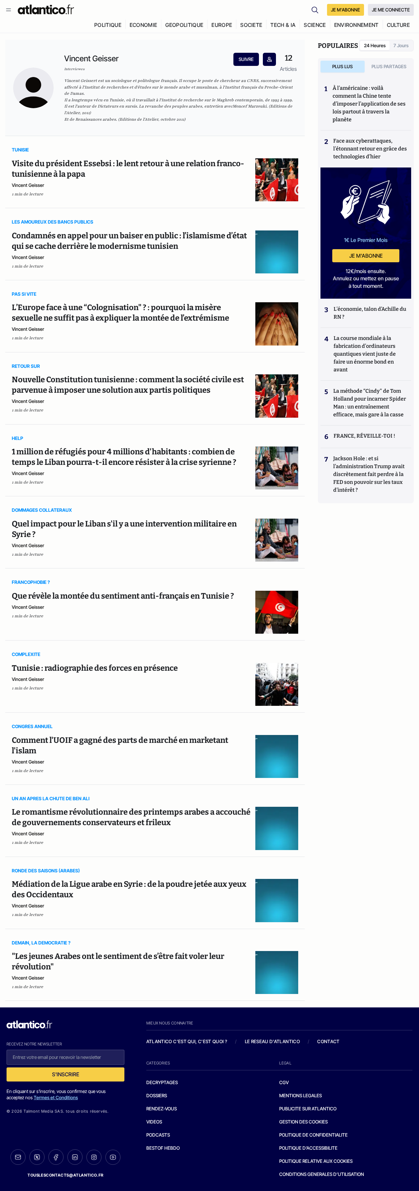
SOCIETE (251, 25)
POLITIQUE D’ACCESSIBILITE (308, 1148)
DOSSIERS (156, 1095)
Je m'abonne (366, 255)
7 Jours (401, 45)
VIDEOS (154, 1121)
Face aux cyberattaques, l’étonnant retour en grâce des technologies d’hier (370, 149)
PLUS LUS (342, 66)
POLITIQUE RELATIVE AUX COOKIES (316, 1161)
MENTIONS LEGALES (300, 1095)
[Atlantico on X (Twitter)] (37, 1157)
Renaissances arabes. (96, 119)
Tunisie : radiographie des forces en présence (95, 668)
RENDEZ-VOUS (161, 1108)
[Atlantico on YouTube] (112, 1157)
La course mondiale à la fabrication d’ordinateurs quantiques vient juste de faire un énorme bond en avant (365, 354)
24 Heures (375, 45)
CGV (284, 1082)
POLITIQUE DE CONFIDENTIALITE (313, 1135)
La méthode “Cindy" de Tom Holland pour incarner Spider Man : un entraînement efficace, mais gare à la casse (369, 403)
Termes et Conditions (56, 1097)
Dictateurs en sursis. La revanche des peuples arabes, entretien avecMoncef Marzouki (181, 106)
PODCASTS (158, 1135)
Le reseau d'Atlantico (272, 1041)
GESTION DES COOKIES (303, 1121)
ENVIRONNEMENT (356, 25)
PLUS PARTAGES (389, 66)
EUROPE (221, 25)
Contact (328, 1041)
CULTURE (398, 25)
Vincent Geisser (28, 185)
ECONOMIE (143, 25)
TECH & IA (283, 25)
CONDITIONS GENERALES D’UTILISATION (321, 1174)
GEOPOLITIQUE (184, 25)
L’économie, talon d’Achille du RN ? (370, 313)
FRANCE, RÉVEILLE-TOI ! (364, 436)
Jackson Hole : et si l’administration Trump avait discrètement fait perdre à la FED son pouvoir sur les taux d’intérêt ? (369, 474)
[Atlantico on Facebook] (56, 1157)
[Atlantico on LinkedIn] (74, 1157)
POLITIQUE (107, 25)
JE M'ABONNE (345, 9)
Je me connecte (391, 9)
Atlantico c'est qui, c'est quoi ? (187, 1041)
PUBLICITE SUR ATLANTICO (308, 1108)
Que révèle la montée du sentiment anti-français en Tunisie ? (123, 596)
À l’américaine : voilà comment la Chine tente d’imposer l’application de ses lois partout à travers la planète (369, 104)
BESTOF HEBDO (163, 1148)
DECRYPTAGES (162, 1082)
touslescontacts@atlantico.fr (65, 1175)
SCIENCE (315, 25)
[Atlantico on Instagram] (93, 1157)
